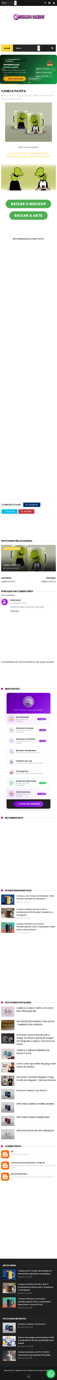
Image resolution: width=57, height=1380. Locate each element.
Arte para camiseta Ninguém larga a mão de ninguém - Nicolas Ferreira (36, 1079)
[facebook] (45, 3)
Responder (15, 611)
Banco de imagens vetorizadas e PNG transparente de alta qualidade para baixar (36, 1340)
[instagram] (49, 3)
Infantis (11, 99)
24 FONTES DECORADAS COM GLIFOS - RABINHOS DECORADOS (35, 1023)
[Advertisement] (28, 32)
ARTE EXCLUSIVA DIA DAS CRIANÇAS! (35, 1130)
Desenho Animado (45, 95)
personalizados (19, 1174)
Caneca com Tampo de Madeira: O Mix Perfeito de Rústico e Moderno (35, 897)
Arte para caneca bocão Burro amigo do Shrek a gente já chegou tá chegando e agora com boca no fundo (36, 1039)
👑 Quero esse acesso (14, 79)
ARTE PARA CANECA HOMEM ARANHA (35, 1103)
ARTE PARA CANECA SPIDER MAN (33, 1117)
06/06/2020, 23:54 (19, 603)
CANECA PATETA (11, 565)
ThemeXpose (20, 1370)
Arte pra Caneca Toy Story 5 (32, 1090)
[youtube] (54, 3)
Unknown (15, 600)
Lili (12, 1151)
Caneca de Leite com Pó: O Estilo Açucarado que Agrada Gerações (34, 1353)
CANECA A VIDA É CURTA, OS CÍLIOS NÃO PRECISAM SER (35, 1010)
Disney (4, 99)
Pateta (19, 99)
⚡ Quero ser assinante (28, 804)
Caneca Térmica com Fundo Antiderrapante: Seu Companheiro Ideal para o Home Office (36, 926)
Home (7, 48)
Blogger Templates (44, 1370)
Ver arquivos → (34, 79)
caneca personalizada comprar (28, 1162)
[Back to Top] (28, 1376)
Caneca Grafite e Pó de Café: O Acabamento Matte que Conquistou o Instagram (35, 912)
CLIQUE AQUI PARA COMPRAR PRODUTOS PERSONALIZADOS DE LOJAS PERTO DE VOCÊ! (28, 155)
